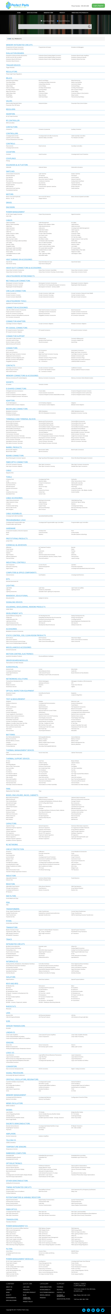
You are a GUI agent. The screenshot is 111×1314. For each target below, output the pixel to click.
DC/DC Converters (43, 1069)
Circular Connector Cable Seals (46, 293)
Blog (24, 1295)
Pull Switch (74, 175)
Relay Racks (42, 91)
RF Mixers (8, 995)
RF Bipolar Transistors (76, 1126)
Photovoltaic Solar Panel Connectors (80, 359)
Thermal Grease (10, 558)
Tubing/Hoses (42, 338)
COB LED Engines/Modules (13, 1017)
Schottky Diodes (10, 1116)
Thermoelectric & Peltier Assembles (48, 784)
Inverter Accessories (11, 1136)
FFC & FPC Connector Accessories (14, 313)
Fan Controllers (10, 768)
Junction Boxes (10, 857)
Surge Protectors (75, 857)
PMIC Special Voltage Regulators (79, 1244)
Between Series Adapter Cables (47, 224)
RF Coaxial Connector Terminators (15, 330)
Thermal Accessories (11, 781)
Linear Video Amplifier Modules (79, 1034)
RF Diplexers (42, 991)
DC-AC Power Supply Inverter (13, 1261)
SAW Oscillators (10, 1087)
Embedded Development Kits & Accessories (50, 617)
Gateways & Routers (44, 683)
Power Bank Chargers (11, 1263)
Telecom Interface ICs (44, 971)
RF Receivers (74, 997)
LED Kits (73, 1015)
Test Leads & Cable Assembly (13, 338)
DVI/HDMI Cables (43, 255)
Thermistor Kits (75, 728)
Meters (8, 705)
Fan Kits (73, 770)
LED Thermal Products (44, 1017)
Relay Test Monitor (11, 91)
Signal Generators (43, 707)
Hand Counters (43, 154)
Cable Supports (75, 230)
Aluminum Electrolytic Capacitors (79, 826)
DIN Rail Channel (10, 486)
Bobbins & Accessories (12, 1046)
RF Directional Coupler (77, 991)
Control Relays (42, 86)
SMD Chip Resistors (76, 886)
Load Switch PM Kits (11, 1272)
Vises (7, 534)
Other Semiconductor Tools (78, 481)
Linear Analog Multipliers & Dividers (15, 1036)
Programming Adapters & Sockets (15, 49)
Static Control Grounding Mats (46, 641)
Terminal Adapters (43, 432)
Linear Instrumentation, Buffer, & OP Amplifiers (18, 1038)
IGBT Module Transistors (12, 933)
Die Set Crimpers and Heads (13, 342)
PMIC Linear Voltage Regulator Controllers (50, 1244)
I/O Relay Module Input (77, 88)
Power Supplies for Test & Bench (14, 714)
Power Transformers (76, 913)
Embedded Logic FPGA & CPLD (79, 1157)
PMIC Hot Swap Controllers (78, 1232)
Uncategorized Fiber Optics (13, 1211)
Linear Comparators (44, 1036)
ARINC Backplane (43, 411)
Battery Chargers (43, 739)
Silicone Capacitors (11, 837)
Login (95, 6)
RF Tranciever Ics (75, 998)
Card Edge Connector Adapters (14, 323)
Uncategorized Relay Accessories (47, 82)
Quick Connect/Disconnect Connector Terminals (18, 437)
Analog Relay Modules (44, 84)
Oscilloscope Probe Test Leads (46, 727)
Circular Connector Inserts (78, 295)
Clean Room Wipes (76, 638)
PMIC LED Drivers (43, 1234)
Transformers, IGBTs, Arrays (13, 931)
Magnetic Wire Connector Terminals (15, 436)
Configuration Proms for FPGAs (79, 1097)
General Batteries (75, 737)
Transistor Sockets (43, 384)
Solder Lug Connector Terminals (47, 439)
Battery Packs (74, 740)
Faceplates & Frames (11, 744)
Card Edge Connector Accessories (47, 311)
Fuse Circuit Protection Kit (78, 860)
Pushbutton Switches (44, 181)
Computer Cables (75, 233)
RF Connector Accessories (77, 315)
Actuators (8, 851)
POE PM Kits (74, 1272)
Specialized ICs (75, 957)
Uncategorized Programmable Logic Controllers (51, 522)
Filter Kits (73, 775)
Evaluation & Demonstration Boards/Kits (16, 55)
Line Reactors (42, 1261)
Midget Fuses (74, 868)
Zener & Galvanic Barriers (12, 1167)
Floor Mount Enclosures (45, 812)
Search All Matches (64, 21)
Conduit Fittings (43, 504)
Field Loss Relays (10, 88)
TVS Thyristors (75, 870)
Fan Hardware (42, 770)
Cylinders (73, 565)
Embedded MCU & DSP (12, 1159)
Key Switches (42, 183)
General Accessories (11, 649)
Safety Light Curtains (76, 1046)
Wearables (74, 730)
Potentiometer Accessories (13, 1201)
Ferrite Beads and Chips (12, 898)
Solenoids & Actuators (77, 167)
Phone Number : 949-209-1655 (80, 6)
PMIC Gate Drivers (43, 1232)
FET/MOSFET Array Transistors (79, 931)
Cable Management (44, 222)
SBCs (40, 1159)
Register (101, 6)
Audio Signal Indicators (12, 673)
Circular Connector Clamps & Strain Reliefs (82, 293)
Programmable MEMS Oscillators (47, 1085)
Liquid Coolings (75, 558)
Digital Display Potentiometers (46, 1199)
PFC (40, 948)
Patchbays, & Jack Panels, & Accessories (49, 674)
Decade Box (9, 853)
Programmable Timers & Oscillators (80, 1085)
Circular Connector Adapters (46, 323)
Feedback (60, 1287)
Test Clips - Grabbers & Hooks (46, 723)
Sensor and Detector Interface (79, 967)
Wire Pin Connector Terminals (78, 441)
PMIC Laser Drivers (11, 1234)
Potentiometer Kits (76, 1201)
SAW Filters (41, 1255)
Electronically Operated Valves (14, 103)
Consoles (41, 808)
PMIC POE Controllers (76, 1237)
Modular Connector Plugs (78, 357)
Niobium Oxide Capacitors (13, 835)
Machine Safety (43, 481)
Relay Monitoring (75, 80)
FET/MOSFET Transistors (12, 935)
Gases (72, 549)
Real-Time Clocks (43, 1191)
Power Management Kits (45, 1263)
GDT (40, 549)
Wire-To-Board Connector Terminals (48, 443)
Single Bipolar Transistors (12, 1128)
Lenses (40, 669)
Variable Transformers (11, 913)
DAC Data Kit (74, 623)
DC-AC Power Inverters (12, 116)
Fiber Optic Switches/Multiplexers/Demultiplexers (84, 1213)
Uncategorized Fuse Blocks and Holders (49, 862)
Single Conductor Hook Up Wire (79, 239)
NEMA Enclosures (10, 799)
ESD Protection (42, 638)
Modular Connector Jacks (77, 356)
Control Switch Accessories (13, 174)
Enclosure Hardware (11, 810)
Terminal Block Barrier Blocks (46, 425)
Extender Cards (43, 946)
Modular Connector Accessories (79, 313)
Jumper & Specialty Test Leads (79, 725)
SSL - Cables (42, 251)
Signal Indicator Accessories (46, 721)
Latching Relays (43, 89)
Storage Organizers (44, 815)
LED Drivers (42, 955)
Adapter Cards (9, 859)
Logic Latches (42, 1058)
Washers (41, 534)
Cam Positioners (10, 565)
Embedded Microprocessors (46, 1155)
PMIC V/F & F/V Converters (46, 1241)
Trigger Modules (10, 67)
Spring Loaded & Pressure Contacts (80, 369)
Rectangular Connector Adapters (79, 283)
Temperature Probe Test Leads (79, 727)
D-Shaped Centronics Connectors (14, 391)
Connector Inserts (43, 744)
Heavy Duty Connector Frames (14, 272)
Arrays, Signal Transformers (13, 911)
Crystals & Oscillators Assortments (15, 1082)
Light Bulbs (9, 588)
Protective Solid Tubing (12, 506)
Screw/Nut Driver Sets (11, 492)
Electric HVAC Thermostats (13, 766)
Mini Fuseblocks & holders (45, 866)
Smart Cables (9, 251)
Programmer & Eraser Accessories (15, 47)
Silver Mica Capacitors (44, 837)
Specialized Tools (10, 494)
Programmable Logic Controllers (79, 522)
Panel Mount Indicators (12, 1165)
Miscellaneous (45, 1295)
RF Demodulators (43, 989)
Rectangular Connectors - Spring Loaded (49, 287)
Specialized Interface (11, 971)
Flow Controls (9, 146)
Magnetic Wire (10, 473)
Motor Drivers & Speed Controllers (80, 196)
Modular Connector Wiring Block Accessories (17, 315)
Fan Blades (74, 766)
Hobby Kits (9, 617)
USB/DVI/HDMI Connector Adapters (15, 404)
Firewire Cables (42, 237)
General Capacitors (43, 826)
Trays (40, 791)
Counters (8, 154)
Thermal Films (74, 556)
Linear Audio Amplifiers (12, 1034)
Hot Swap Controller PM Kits (46, 1274)
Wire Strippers (9, 509)
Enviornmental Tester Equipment (79, 710)
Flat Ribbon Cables (43, 239)
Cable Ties (8, 231)
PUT (40, 935)
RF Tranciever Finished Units (46, 997)
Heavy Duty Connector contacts (79, 270)
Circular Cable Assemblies (45, 233)
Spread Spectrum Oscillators (78, 1087)
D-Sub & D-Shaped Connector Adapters (16, 394)
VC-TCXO (73, 1091)
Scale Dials (41, 1203)
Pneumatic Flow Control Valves (79, 103)
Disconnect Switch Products (46, 179)
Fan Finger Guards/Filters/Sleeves (80, 773)
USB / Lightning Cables (44, 253)
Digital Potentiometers (12, 1199)
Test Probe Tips (42, 728)
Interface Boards (10, 973)
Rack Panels (74, 817)
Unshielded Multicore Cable (13, 253)
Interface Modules (76, 973)
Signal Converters (75, 214)
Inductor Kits (9, 880)
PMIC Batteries (75, 1228)
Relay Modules (42, 95)
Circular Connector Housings (46, 295)
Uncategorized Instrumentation (47, 703)
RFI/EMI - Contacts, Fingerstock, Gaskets (16, 1002)
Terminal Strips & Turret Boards (79, 430)
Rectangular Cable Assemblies (13, 248)
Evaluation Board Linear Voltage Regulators (50, 59)
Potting (73, 551)
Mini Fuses (74, 866)
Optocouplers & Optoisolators (79, 1165)
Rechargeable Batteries (45, 737)
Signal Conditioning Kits (45, 621)
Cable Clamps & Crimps (12, 502)
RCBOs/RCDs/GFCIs (44, 957)
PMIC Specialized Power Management (48, 1237)
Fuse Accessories (10, 855)
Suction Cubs (42, 494)
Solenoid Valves (43, 167)
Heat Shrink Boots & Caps (45, 262)
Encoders (8, 1028)
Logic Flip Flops (43, 1057)
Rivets (7, 532)
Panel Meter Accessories (12, 719)
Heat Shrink (9, 262)
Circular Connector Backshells (13, 297)
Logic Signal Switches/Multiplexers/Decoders (17, 1060)
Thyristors (8, 1129)
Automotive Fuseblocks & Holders (47, 859)
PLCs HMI (41, 352)
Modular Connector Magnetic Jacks (15, 357)
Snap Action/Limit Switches (13, 188)
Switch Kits (41, 188)
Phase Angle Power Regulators (14, 74)
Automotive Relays (76, 84)
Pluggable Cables (10, 246)
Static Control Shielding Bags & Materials (16, 643)
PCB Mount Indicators (44, 1165)
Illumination (9, 695)
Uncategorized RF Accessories (46, 987)
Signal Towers (9, 568)
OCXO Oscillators (75, 1083)
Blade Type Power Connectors (79, 352)
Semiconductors (46, 1287)
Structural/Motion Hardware (46, 656)
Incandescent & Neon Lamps (78, 1173)
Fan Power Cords (43, 235)
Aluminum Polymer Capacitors (14, 827)
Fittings (8, 161)
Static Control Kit (75, 641)
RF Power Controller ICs (77, 995)
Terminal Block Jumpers (12, 423)
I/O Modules (42, 953)
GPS (72, 683)
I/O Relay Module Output (12, 89)
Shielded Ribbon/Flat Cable (78, 250)
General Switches (10, 175)
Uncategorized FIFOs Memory (14, 1097)
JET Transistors (75, 933)
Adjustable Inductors (11, 878)
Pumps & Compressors (45, 483)
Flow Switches (9, 181)
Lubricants (41, 551)
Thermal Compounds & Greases (47, 554)
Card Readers (42, 575)
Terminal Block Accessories (78, 421)
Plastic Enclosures (10, 815)
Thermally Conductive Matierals (14, 784)
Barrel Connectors (43, 451)
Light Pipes (41, 588)
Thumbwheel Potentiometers (13, 1205)
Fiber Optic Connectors (45, 464)
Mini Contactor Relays (77, 89)
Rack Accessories (75, 815)
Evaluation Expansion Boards (78, 57)
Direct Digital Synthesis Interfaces (79, 964)
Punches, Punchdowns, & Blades (14, 721)
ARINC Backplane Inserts (77, 411)
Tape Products (9, 554)
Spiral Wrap (74, 342)
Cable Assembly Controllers (78, 136)
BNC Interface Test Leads (45, 725)
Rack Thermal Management (78, 779)
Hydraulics (74, 479)
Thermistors (9, 708)
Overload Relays (75, 86)
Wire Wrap (74, 509)
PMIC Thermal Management (13, 1241)
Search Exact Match (48, 21)
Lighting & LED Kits (11, 621)
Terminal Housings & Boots (46, 434)
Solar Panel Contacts (11, 371)
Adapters (73, 403)
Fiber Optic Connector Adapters (14, 466)
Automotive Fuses (76, 859)
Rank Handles (9, 817)
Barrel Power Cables (11, 451)
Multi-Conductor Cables (45, 244)
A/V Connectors (43, 350)
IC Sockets (8, 384)
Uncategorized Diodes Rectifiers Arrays (49, 1126)
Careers (9, 1289)
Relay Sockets (74, 95)
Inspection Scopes (10, 693)
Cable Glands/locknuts (44, 226)
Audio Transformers (44, 911)
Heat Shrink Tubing (11, 263)
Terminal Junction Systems (45, 430)
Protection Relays (43, 93)
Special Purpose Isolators (77, 979)
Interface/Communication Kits (46, 619)
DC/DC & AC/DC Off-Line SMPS (14, 57)
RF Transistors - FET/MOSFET (46, 1000)
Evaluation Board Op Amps (78, 59)
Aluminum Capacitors (44, 827)
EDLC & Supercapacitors (45, 831)
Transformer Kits (10, 917)
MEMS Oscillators (10, 1105)
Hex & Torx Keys (43, 486)
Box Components (10, 805)
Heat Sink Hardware (76, 777)
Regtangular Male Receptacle (78, 285)
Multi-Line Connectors (12, 352)
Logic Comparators (76, 1055)
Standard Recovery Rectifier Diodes (15, 1117)
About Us (9, 1287)
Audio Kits (73, 671)
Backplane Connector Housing (79, 413)
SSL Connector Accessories (13, 317)
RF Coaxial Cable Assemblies (46, 248)
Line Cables (74, 246)
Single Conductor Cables (12, 233)
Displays (41, 701)
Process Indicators (76, 719)
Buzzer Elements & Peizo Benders (79, 673)
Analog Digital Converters (77, 948)
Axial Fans (41, 761)
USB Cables (9, 255)
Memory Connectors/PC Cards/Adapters (16, 378)
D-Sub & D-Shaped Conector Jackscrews (81, 393)
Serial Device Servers (11, 686)
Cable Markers (75, 224)
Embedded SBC (10, 1155)
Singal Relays (9, 97)
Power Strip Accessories (45, 214)
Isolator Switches (75, 174)
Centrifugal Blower (11, 764)
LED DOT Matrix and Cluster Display (48, 1169)
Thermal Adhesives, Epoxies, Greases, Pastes (50, 556)
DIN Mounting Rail (76, 808)
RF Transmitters (75, 1000)
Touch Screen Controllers (12, 952)
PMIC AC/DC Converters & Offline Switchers (17, 1228)
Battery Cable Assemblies (12, 224)
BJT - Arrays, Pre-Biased (44, 931)
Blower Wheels (75, 761)
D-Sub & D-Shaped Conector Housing (81, 394)
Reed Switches (9, 186)
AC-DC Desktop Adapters (45, 403)
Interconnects (45, 1289)
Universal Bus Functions (12, 1062)
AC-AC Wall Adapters (11, 403)
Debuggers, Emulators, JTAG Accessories (81, 681)
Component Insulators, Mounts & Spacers (17, 530)
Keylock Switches (75, 183)
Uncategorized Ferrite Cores (13, 1253)
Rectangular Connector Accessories (48, 283)
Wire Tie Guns (42, 509)
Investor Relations (63, 1299)
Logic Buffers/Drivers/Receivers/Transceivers (50, 1055)
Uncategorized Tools (44, 479)
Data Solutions (32, 12)
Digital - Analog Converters (78, 1069)
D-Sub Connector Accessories (46, 393)
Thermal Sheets (75, 782)
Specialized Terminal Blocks (78, 428)
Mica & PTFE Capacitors (45, 833)
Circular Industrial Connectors (46, 297)
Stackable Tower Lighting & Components (49, 591)
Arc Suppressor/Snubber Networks (80, 827)
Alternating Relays (10, 84)
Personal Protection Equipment (47, 719)
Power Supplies (10, 1265)
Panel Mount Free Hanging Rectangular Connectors (52, 285)
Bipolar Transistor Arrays (12, 930)
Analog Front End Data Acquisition (80, 950)
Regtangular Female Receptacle (14, 287)
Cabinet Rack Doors (76, 805)
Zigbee (73, 686)
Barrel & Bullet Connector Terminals (80, 432)
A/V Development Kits (44, 615)
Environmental (11, 1297)
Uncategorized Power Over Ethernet (80, 1261)
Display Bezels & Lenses (45, 1167)
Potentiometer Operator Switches (47, 186)
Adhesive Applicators (11, 556)
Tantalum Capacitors (44, 838)
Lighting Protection (76, 864)
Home (19, 12)
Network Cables (75, 244)
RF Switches (42, 998)
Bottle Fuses (9, 860)
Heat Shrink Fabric (76, 262)
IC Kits (72, 953)
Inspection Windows (44, 714)
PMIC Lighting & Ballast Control (79, 1234)
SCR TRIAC (41, 1129)
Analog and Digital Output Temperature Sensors (18, 1048)
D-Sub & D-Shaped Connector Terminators (17, 396)
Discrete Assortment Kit (12, 581)
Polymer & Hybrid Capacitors (46, 835)
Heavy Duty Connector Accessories (15, 270)
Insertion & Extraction (11, 488)
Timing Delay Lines (11, 950)
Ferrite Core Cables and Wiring (46, 1253)
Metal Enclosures (43, 814)
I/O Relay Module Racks (45, 88)
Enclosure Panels (10, 812)
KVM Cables (74, 241)
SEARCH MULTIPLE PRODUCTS (80, 12)
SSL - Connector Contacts (45, 371)
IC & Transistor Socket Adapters (47, 404)
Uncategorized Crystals (45, 1082)
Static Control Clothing (44, 639)
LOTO (7, 481)
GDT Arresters (74, 862)
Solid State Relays (43, 97)
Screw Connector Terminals (13, 439)
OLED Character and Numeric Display (80, 1167)
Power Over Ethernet (76, 685)
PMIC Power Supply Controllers (14, 1239)
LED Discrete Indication (45, 1015)
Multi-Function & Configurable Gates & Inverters (18, 1058)
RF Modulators (42, 995)
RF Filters (8, 1255)
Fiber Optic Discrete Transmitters (47, 1215)
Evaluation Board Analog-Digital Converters (50, 55)
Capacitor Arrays (10, 826)
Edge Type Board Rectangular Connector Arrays (51, 458)
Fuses (72, 853)
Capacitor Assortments (44, 829)
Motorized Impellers (11, 779)
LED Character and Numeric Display (15, 1169)
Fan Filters (8, 770)
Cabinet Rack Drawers (11, 806)
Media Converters (10, 685)
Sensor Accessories (43, 1045)
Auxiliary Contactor (76, 129)
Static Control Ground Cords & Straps (15, 641)
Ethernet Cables (10, 235)
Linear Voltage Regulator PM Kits (79, 1270)
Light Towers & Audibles (77, 588)
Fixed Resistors (42, 888)
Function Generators (11, 712)
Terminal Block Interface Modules (79, 427)
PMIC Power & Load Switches (13, 1237)
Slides (40, 819)
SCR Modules (42, 1128)
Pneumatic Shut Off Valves (13, 105)
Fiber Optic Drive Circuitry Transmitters (81, 1215)
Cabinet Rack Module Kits (45, 806)
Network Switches (76, 179)
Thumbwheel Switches (12, 190)
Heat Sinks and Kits (44, 777)
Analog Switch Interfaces (77, 181)
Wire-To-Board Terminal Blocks (14, 430)
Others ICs (74, 946)
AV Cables (73, 222)
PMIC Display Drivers (44, 1230)
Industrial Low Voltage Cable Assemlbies (16, 241)
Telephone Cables (75, 251)
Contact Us (61, 1292)
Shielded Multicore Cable (45, 250)
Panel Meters (74, 705)
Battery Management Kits (78, 742)
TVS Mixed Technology (44, 870)
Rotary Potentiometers (12, 1203)
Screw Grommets (43, 532)
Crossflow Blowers (43, 764)
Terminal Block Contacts (77, 425)
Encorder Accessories (44, 853)
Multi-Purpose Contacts (12, 369)
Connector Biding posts (77, 338)
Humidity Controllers (76, 146)
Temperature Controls (11, 1149)
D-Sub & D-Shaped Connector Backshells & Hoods (51, 394)
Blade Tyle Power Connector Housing (48, 354)
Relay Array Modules (76, 82)
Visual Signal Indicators (45, 730)
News (8, 1292)
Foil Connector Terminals (12, 434)
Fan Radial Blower (43, 775)
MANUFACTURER (48, 12)
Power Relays (74, 91)
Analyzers (8, 701)
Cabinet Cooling (43, 762)
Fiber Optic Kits (42, 1211)
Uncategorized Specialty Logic (46, 1060)
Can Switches (9, 177)
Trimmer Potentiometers (45, 1205)
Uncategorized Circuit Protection (79, 154)
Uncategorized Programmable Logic (15, 522)
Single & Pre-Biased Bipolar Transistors (48, 930)
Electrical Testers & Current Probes (47, 710)
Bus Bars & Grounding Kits (13, 946)
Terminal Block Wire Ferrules (78, 423)
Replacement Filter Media (12, 791)
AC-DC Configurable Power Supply (15, 1266)
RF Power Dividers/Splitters (13, 997)
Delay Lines (74, 1191)
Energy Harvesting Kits (77, 617)
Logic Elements (10, 1055)
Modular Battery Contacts (12, 740)
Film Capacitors (10, 833)
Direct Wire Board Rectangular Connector (82, 458)
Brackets (41, 484)
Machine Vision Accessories (78, 714)
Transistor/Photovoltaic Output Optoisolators (83, 1175)
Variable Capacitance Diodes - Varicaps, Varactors (51, 1117)
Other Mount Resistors (44, 886)
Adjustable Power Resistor (13, 886)
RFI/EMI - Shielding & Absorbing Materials (49, 1002)
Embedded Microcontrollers (78, 1155)
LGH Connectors (43, 356)
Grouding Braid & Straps (12, 864)
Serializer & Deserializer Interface (14, 969)
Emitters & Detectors (11, 703)
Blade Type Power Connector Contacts (16, 354)
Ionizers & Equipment (76, 703)
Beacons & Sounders (76, 708)
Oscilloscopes (42, 705)
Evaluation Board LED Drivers (13, 59)
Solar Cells (8, 216)
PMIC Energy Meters (76, 1230)
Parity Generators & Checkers (78, 955)
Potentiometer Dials (44, 1201)
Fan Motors (9, 772)
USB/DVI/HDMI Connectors (78, 361)
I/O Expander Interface (12, 967)
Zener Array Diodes (76, 1117)
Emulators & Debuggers (77, 47)
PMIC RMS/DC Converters (45, 1239)
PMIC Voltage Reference (77, 1241)
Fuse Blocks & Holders (12, 862)
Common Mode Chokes (45, 878)
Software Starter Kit (76, 625)
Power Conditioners (11, 707)
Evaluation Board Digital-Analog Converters (50, 57)
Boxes (40, 805)
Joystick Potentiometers (77, 1199)
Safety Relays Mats (11, 93)
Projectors (8, 674)
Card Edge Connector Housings (79, 354)
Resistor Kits (74, 890)
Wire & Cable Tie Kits (11, 507)
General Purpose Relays (12, 80)
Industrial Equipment (44, 566)
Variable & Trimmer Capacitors (14, 840)
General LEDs (9, 1015)
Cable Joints (42, 228)
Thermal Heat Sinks (11, 782)
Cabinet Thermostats (76, 752)
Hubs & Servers (10, 575)
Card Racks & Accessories (77, 806)
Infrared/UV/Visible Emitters (46, 1171)
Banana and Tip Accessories (46, 421)
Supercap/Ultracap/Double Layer (79, 837)
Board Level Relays (43, 80)
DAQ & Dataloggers (44, 681)
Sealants (8, 553)
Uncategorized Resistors (12, 890)
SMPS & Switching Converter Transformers (82, 915)
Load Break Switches (76, 184)
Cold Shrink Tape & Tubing (78, 502)
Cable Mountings (43, 231)
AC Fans (8, 761)
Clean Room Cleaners (11, 639)
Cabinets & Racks (43, 797)
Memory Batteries (76, 744)
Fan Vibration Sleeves (11, 773)
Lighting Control (75, 589)
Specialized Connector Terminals (14, 441)
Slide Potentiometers (76, 1203)
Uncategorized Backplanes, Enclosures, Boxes (50, 801)
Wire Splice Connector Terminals (14, 443)
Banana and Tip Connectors (13, 421)
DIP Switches (9, 179)
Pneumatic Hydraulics (77, 566)
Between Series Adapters (77, 404)
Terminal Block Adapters (12, 425)
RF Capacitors (74, 835)
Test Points (9, 728)
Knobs (40, 488)
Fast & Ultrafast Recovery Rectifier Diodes (49, 1114)
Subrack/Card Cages (11, 803)
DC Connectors (10, 350)
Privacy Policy (28, 1301)
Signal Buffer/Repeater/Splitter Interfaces (49, 969)
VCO (40, 1091)
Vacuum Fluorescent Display (78, 1169)
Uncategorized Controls (12, 136)
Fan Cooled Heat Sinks (44, 768)
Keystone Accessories (44, 313)
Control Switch (75, 177)
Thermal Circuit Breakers (45, 781)
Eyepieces (73, 693)
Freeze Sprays (9, 549)
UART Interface (75, 971)
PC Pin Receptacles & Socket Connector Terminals (51, 436)
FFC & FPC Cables (75, 235)
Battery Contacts (75, 739)
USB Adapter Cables (76, 253)
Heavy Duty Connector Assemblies (47, 270)
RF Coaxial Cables (75, 248)
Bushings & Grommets (44, 500)
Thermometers (10, 730)
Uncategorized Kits (76, 619)
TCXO (72, 1089)
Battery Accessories (11, 739)
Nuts (72, 530)
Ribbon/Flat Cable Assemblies (13, 250)
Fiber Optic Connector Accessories (80, 464)
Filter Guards (9, 777)
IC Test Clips (74, 723)
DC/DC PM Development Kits (46, 1270)
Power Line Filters (75, 1268)
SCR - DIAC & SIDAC (76, 1128)
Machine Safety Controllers (46, 137)
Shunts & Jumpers (43, 342)
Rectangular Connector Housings (14, 283)
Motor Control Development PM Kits (48, 1272)
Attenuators (42, 986)
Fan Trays (73, 772)
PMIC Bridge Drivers (11, 1232)
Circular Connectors (11, 293)
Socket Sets (42, 492)
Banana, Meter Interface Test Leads (15, 725)
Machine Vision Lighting (12, 718)
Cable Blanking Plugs (76, 500)
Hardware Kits (42, 530)
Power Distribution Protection (79, 1266)
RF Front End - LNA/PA (44, 993)
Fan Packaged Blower (11, 775)
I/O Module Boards (11, 953)
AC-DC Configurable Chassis (46, 803)
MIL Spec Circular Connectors (78, 297)
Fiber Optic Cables (10, 237)
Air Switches (42, 175)
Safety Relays (9, 86)
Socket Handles (75, 492)
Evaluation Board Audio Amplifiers (80, 55)
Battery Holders (43, 740)
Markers (73, 504)
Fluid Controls (42, 146)
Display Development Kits (77, 615)
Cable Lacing (74, 231)
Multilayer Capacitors (76, 833)
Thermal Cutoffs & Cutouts (78, 781)
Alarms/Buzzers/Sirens (44, 671)
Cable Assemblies (10, 222)
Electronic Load (75, 701)
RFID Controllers (10, 123)
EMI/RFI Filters (75, 1251)
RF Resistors (9, 892)
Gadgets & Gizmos (43, 598)
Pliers (7, 490)
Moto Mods (74, 669)
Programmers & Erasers (45, 47)
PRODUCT (62, 12)
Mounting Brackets (76, 814)
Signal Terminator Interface (78, 969)
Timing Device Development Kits (14, 681)
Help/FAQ (60, 1289)
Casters (8, 808)
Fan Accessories (43, 773)
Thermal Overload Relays (77, 97)
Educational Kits (10, 598)
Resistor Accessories (44, 890)
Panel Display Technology (77, 718)
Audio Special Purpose (44, 673)
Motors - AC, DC (10, 198)
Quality (8, 1295)
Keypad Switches (10, 184)
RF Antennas (9, 989)
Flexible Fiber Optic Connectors (79, 466)
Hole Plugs (74, 486)
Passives (43, 1297)
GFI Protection (75, 855)
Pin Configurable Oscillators (13, 1085)
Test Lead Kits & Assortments (13, 727)
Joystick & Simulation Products (14, 656)
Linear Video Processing (77, 1036)
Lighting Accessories (11, 591)
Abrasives (73, 554)
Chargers (8, 742)
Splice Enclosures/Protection (13, 344)
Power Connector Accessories (13, 311)
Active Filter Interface (76, 965)
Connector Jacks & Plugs (12, 340)
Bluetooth (8, 683)
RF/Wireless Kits (10, 986)
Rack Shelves (9, 819)
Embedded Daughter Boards (13, 1157)
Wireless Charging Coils (45, 880)
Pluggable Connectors (12, 361)
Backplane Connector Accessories (14, 631)
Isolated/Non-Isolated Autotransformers (49, 913)
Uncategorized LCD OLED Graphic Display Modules (19, 1175)
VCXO (7, 1091)
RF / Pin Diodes (75, 1114)
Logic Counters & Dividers (12, 1057)
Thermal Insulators (43, 558)
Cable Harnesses (10, 228)
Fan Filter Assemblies (76, 768)
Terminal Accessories (11, 432)
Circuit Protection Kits (44, 860)
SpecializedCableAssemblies (46, 516)
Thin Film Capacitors (76, 838)
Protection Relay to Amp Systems (79, 93)
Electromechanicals (47, 1292)
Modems (41, 685)
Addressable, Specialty (77, 483)
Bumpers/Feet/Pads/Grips (45, 340)
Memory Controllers (11, 1099)
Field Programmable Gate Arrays (79, 952)
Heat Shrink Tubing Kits (45, 263)
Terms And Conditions (27, 1298)
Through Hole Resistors (12, 888)
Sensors (73, 1045)
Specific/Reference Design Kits (14, 615)
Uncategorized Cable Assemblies (14, 516)
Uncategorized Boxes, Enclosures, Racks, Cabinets (51, 810)
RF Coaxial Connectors (44, 330)
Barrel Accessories (75, 310)
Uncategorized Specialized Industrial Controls (83, 568)
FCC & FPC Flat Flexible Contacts (47, 369)
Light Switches (42, 174)
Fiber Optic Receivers (44, 1213)
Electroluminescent (11, 1171)
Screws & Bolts (75, 532)
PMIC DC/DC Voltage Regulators (14, 1243)
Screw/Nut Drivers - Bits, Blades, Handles (81, 490)
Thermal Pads (42, 782)
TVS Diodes (41, 1112)
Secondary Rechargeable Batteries (47, 746)
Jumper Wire (9, 541)
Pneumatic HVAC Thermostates (47, 779)
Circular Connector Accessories (79, 311)
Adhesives (8, 547)
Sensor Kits (9, 1045)
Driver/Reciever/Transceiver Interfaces (16, 965)
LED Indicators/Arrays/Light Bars (79, 1017)
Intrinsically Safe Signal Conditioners (15, 1075)
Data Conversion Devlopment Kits (15, 1069)
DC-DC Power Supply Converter (14, 214)
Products (26, 1289)
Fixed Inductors (75, 878)
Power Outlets (75, 1263)
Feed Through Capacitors (77, 831)
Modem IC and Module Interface (47, 967)
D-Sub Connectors (10, 393)
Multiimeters (42, 712)
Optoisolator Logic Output (45, 1175)
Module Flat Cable (76, 242)
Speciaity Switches (43, 177)
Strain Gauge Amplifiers (77, 1274)
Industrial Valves (43, 103)
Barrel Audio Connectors (77, 449)
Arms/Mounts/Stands (44, 693)
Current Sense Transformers (78, 911)
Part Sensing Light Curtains (46, 1046)
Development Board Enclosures (47, 625)
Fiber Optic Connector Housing (47, 466)
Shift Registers (9, 957)
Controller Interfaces (44, 964)
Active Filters (9, 1251)
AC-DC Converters (43, 1266)
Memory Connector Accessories (47, 378)
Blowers (8, 762)
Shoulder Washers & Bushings (79, 534)
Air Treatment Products (45, 547)
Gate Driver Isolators (44, 979)
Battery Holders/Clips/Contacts (47, 742)
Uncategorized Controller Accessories (48, 136)
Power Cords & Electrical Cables (47, 246)
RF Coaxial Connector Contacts (79, 330)
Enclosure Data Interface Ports (79, 810)
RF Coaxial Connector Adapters (14, 332)
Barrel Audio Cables (44, 449)
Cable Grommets (75, 226)
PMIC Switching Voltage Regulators (15, 1244)
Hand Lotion (9, 551)
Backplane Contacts (11, 413)
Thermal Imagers (43, 708)
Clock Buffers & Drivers (44, 1189)
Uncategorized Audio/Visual (13, 671)
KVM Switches (42, 184)
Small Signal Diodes (76, 1116)
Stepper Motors (43, 198)
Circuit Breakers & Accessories (79, 851)
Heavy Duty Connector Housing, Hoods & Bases (51, 272)
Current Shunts (43, 565)
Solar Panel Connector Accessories (47, 310)
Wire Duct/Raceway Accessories (79, 507)
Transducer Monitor (11, 1222)
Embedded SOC (43, 1157)
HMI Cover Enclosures (11, 814)
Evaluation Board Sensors (12, 61)
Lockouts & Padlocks (76, 488)
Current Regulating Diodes (13, 1114)
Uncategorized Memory (45, 1097)
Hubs (40, 686)
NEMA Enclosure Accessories (46, 799)
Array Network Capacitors (78, 829)
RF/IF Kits (8, 987)
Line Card (26, 1287)
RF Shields (8, 998)
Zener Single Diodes (11, 1119)
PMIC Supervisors (75, 1239)
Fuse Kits (41, 855)
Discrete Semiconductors (12, 1126)
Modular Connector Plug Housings (48, 357)
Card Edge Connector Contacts (14, 368)
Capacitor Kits (9, 829)
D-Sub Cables (42, 391)
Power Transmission (76, 1265)
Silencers (41, 568)
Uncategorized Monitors (77, 575)
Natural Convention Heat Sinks (14, 754)
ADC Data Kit (42, 623)
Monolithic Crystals (44, 1083)
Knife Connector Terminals (78, 434)
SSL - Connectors (43, 361)
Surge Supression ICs (11, 1276)
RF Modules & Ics (75, 993)
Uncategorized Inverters (12, 955)
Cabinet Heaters (75, 762)
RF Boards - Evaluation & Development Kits (17, 993)
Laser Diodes (9, 1112)
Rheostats (8, 1009)
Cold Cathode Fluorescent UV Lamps (48, 1173)
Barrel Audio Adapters (11, 449)
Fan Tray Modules (43, 772)
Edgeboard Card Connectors (13, 356)
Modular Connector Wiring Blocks (14, 359)
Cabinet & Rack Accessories (78, 797)
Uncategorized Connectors (46, 359)
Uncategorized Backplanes (13, 415)
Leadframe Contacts (76, 368)
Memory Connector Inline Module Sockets (82, 378)
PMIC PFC (73, 1235)
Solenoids (8, 167)
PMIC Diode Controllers (45, 1235)
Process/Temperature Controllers (14, 139)
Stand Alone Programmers (13, 1089)
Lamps (40, 695)
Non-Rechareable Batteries (13, 737)
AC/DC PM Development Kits (13, 1270)
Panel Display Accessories (45, 718)
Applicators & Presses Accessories (14, 303)
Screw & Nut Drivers (44, 490)
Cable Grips (9, 226)
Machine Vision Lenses (77, 716)
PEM (7, 905)
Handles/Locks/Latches (77, 812)
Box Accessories (75, 803)
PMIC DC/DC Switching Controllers (47, 1243)
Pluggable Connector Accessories (47, 315)
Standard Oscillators (44, 1089)
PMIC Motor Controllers (12, 1235)
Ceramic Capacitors (11, 831)
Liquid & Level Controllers (12, 137)
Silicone (41, 553)
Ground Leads (9, 710)
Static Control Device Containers (79, 639)
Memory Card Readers (44, 1099)
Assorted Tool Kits (10, 484)
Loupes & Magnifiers (76, 695)
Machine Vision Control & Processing (48, 716)
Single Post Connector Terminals (79, 436)
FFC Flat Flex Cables (76, 237)
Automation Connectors (77, 350)
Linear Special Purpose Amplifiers (47, 1034)
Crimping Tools (10, 479)
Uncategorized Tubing (77, 506)
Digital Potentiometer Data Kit (14, 625)
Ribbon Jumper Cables (12, 239)
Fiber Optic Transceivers (12, 1215)
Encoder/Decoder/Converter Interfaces (49, 965)
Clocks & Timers (10, 1189)
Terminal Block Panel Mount (13, 428)
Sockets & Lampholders (45, 589)
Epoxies (73, 547)
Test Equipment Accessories (78, 707)
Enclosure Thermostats (45, 766)
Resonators (9, 1083)
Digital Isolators (10, 979)
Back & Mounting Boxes (12, 797)
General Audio (9, 669)
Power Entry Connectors (45, 1268)
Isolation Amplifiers (44, 1136)
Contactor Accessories (44, 129)
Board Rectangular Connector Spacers (16, 458)
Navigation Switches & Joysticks (14, 183)
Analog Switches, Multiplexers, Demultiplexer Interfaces (20, 964)
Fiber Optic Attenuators (12, 1213)
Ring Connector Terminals (78, 437)
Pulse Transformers (11, 915)
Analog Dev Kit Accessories (13, 1183)
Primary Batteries (10, 746)
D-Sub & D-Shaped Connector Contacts (81, 391)
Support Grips (42, 506)
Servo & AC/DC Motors (44, 196)
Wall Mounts (74, 819)
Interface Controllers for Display (47, 973)
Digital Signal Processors (45, 952)
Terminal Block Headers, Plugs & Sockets (49, 427)
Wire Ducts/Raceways (44, 507)
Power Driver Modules (12, 1268)
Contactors (9, 129)
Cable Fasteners (43, 502)
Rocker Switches (75, 186)
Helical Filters (74, 1253)
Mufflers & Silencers (11, 483)
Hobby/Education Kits (11, 619)
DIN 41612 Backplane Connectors (47, 413)
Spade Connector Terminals (78, 439)
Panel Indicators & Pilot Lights (46, 1176)
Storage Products (75, 801)
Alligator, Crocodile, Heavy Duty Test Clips (16, 723)
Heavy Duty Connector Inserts (79, 272)
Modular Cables (10, 244)
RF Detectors (74, 989)
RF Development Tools (12, 991)
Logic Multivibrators (76, 1058)
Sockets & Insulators (44, 1087)
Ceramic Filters (42, 1251)
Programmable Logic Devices (13, 524)
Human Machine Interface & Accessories (49, 864)
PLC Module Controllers (77, 137)
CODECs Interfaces (11, 1142)
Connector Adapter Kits (77, 340)
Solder (73, 553)
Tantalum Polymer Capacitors (13, 838)
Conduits (8, 504)
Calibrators (41, 851)
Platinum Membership (61, 1295)
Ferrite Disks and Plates (12, 923)
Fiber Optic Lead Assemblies (78, 1211)
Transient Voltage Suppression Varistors (16, 871)
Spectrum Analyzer (76, 721)
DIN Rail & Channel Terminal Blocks (15, 427)
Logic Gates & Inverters (77, 1057)
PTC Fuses (41, 868)
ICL (72, 1171)
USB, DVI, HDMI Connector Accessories (16, 310)
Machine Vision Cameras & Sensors (15, 716)
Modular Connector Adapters (78, 323)
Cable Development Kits (12, 623)
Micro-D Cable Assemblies (45, 242)
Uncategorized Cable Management (80, 228)
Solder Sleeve (9, 609)
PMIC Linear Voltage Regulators (79, 1243)
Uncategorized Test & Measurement (80, 712)
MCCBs (8, 868)
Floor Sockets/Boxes (11, 801)
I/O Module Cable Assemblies (46, 241)
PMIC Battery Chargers (44, 1228)
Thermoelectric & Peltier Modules (14, 662)
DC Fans (73, 764)
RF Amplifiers (74, 987)
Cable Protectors (10, 230)
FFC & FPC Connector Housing (14, 464)
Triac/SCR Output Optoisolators (14, 1176)
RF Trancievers (9, 1000)
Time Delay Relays (10, 82)
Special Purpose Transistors (78, 930)
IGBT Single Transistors (44, 933)
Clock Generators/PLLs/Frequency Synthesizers (83, 1189)
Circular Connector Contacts (13, 295)
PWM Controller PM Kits (12, 1274)
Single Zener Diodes (44, 1116)
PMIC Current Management (13, 1230)
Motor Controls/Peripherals (13, 196)
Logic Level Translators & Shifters (79, 1060)
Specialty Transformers (44, 915)
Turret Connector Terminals (46, 441)
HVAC (7, 752)
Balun (72, 986)
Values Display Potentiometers (79, 1205)
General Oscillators (76, 1082)
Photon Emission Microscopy (13, 948)
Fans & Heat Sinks (43, 752)
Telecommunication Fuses (12, 870)
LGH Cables (9, 242)
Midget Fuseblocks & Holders (13, 866)
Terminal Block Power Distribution (47, 428)
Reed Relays (9, 95)
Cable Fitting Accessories (12, 500)
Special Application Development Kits (80, 621)
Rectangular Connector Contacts (14, 285)
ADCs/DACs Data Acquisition (46, 950)
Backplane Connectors (12, 411)
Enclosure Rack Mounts (45, 817)
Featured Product (29, 1292)
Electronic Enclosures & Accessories (80, 799)
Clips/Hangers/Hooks (76, 484)
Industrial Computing (11, 566)
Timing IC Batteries (11, 1193)
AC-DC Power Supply (44, 1265)
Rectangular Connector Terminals (47, 437)
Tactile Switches (75, 188)
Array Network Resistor (77, 888)
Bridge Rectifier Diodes (77, 1112)
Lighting (8, 589)
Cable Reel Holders (43, 230)
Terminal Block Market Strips (46, 423)
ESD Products (9, 638)
